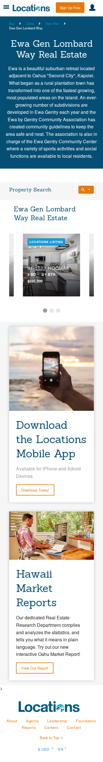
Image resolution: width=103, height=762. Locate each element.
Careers (51, 727)
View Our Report (34, 668)
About (12, 720)
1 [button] (45, 310)
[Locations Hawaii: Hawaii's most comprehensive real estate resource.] (33, 8)
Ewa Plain (52, 23)
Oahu (30, 23)
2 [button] (51, 310)
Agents (32, 720)
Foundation (86, 720)
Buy (12, 23)
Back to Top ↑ (51, 737)
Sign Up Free (70, 7)
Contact (74, 727)
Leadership (57, 720)
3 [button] (58, 310)
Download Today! (35, 490)
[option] (51, 265)
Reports (29, 727)
